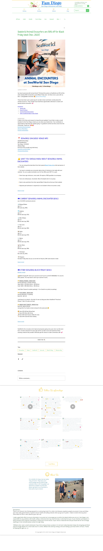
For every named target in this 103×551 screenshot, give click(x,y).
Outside (30, 19)
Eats (45, 19)
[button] (65, 19)
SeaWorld (34, 350)
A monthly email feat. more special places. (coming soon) (81, 3)
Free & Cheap (38, 19)
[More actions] (64, 28)
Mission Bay (59, 350)
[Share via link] (22, 359)
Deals (28, 350)
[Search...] (87, 10)
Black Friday (50, 350)
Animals (42, 350)
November (21, 350)
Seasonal (52, 19)
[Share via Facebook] (18, 359)
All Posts (18, 19)
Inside (24, 19)
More (58, 19)
